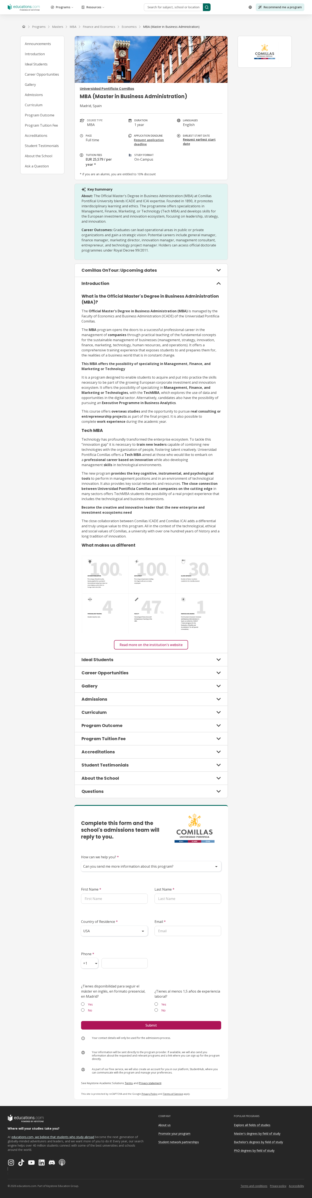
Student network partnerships (178, 1142)
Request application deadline (149, 142)
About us (164, 1125)
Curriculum (33, 105)
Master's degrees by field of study (257, 1134)
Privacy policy (278, 1186)
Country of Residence (99, 921)
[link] (171, 27)
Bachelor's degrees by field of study (258, 1142)
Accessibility (296, 1186)
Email (160, 921)
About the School (38, 156)
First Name (91, 889)
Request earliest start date (199, 141)
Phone (87, 954)
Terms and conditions (253, 1186)
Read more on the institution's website (151, 644)
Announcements (38, 43)
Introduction (35, 54)
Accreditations (36, 135)
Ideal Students (36, 64)
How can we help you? (100, 857)
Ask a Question (37, 166)
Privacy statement (150, 1083)
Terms (129, 1083)
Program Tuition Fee (41, 125)
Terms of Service (173, 1093)
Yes (90, 1004)
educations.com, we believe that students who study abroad (52, 1137)
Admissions (34, 94)
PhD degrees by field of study (254, 1150)
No (90, 1010)
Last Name (164, 889)
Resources (93, 7)
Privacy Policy (149, 1093)
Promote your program (174, 1134)
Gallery (30, 84)
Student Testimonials (42, 145)
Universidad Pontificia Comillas (107, 88)
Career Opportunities (42, 74)
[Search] (207, 7)
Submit (151, 1025)
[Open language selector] (250, 7)
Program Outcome (39, 115)
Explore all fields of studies (252, 1125)
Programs (63, 7)
